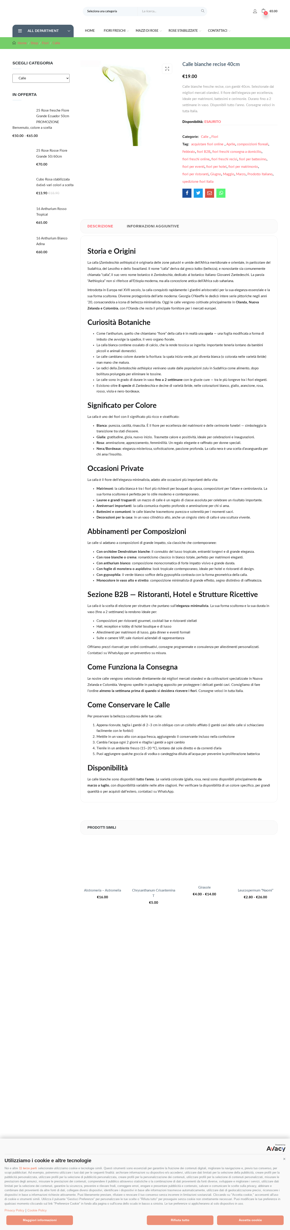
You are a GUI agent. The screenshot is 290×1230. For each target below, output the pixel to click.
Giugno (215, 174)
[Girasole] (204, 859)
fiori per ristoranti (195, 174)
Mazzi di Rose (147, 30)
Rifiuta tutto (180, 1220)
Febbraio (188, 151)
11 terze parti (28, 1168)
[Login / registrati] (255, 11)
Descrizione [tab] (100, 226)
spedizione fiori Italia (197, 181)
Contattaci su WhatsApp (105, 653)
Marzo (241, 174)
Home (90, 30)
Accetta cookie (250, 1220)
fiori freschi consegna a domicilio (236, 151)
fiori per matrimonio (243, 166)
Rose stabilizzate (183, 30)
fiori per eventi (193, 166)
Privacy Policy (14, 1210)
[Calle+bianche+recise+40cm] (198, 193)
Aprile (230, 144)
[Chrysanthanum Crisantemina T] (153, 861)
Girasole (204, 887)
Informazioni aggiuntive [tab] (153, 226)
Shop (34, 43)
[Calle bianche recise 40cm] (186, 193)
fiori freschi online (196, 159)
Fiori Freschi (115, 30)
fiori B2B (203, 151)
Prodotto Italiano (260, 174)
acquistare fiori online (207, 144)
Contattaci (218, 30)
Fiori (45, 43)
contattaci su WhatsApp (155, 791)
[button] (284, 1159)
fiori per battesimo (252, 159)
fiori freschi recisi (224, 159)
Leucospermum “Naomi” (255, 890)
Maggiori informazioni (40, 1220)
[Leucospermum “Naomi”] (255, 861)
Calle (56, 43)
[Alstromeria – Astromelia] (102, 861)
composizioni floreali (252, 144)
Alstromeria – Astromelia (102, 890)
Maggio (228, 174)
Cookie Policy (37, 1210)
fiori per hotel (216, 166)
